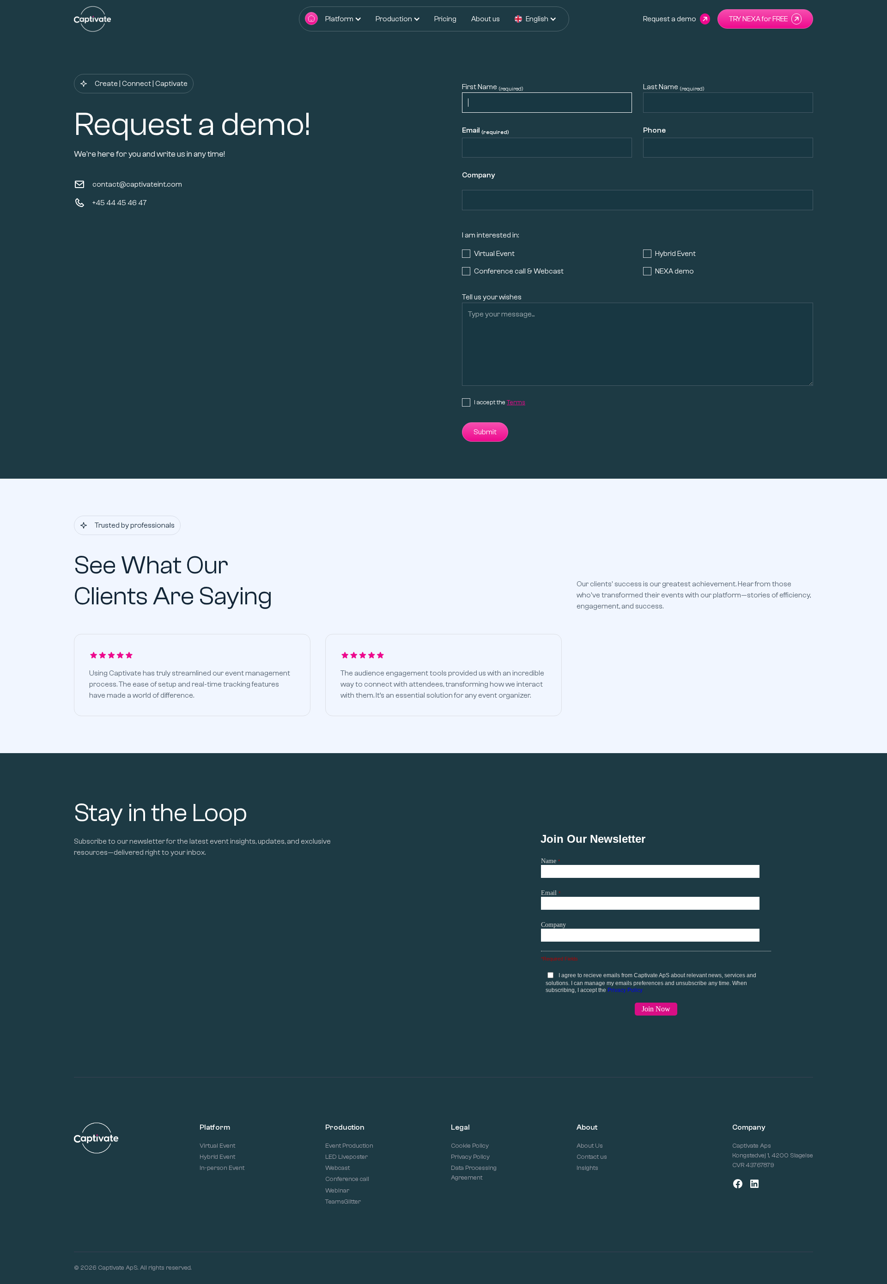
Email (485, 130)
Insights (587, 1168)
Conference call (347, 1179)
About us (485, 19)
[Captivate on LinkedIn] (754, 1183)
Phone (654, 130)
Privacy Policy (470, 1157)
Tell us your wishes (492, 297)
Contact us (592, 1157)
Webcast (337, 1168)
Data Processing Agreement (474, 1172)
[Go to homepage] (311, 19)
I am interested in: (490, 235)
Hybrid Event (217, 1157)
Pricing (445, 19)
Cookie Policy (470, 1146)
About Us (590, 1146)
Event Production (349, 1146)
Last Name (674, 87)
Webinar (337, 1190)
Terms (516, 402)
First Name (492, 87)
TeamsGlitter (343, 1201)
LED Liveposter (346, 1157)
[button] (339, 19)
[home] (92, 19)
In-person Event (222, 1168)
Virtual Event (217, 1146)
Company (478, 175)
